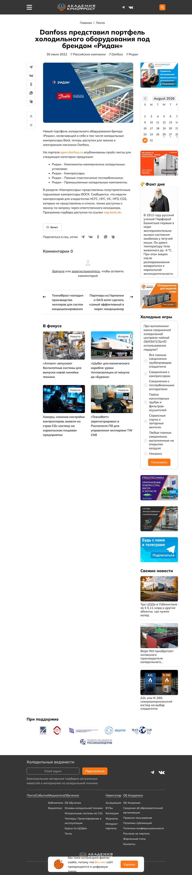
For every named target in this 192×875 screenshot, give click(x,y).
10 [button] (151, 122)
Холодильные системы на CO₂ (84, 813)
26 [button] (164, 134)
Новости (75, 336)
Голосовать (159, 462)
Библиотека (55, 802)
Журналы (112, 818)
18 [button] (157, 128)
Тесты (68, 833)
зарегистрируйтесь (86, 271)
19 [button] (164, 128)
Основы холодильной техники (84, 808)
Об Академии (131, 802)
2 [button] (145, 116)
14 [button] (176, 122)
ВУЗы (109, 808)
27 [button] (170, 134)
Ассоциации (113, 802)
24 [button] (151, 134)
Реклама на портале (136, 833)
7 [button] (177, 116)
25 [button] (157, 134)
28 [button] (176, 134)
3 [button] (151, 116)
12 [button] (164, 122)
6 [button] (170, 116)
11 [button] (157, 122)
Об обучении (73, 802)
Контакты (129, 844)
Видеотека (55, 808)
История (123, 336)
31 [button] (151, 140)
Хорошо (129, 864)
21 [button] (176, 128)
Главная (86, 23)
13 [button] (170, 122)
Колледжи (112, 813)
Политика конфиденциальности (143, 828)
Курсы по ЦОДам (76, 828)
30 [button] (144, 140)
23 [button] (144, 134)
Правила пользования (137, 817)
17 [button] (151, 128)
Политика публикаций (137, 823)
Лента (100, 23)
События (42, 795)
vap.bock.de (112, 212)
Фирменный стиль (134, 838)
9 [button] (145, 122)
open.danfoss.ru (72, 152)
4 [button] (157, 116)
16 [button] (144, 128)
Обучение (72, 795)
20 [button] (170, 128)
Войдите (58, 271)
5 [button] (164, 116)
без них (100, 862)
